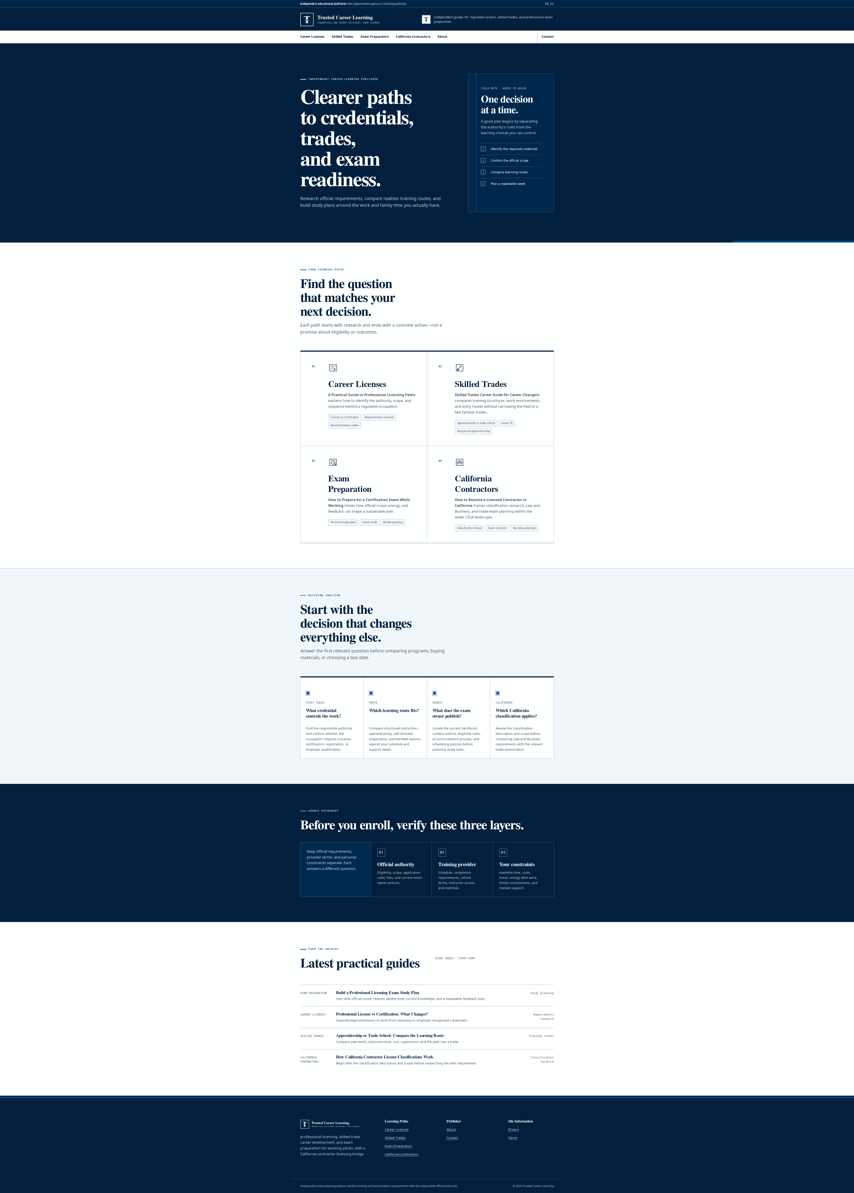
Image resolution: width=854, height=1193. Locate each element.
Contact (548, 36)
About (442, 36)
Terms (512, 1138)
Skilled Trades (342, 36)
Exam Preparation (375, 36)
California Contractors (413, 36)
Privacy (513, 1129)
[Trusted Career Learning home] (352, 19)
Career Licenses (312, 36)
